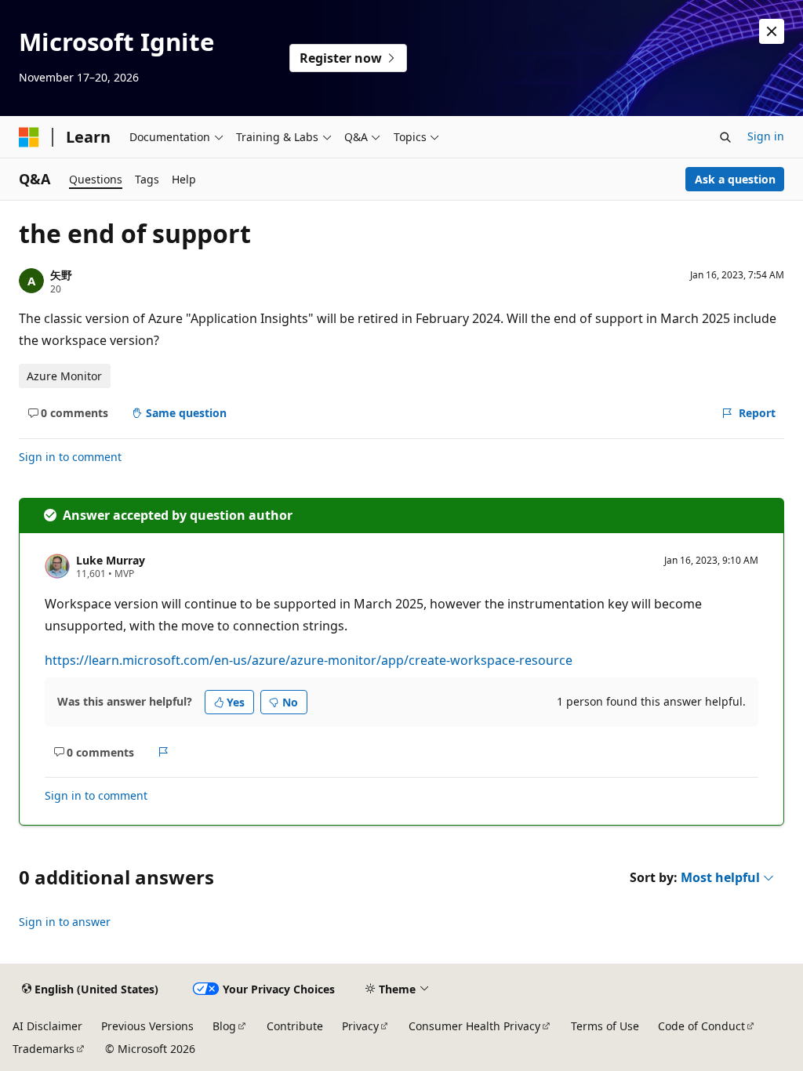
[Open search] (725, 137)
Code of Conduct (701, 1025)
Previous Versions (147, 1025)
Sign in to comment (70, 456)
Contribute (295, 1025)
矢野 (61, 274)
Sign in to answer (65, 921)
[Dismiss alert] (771, 31)
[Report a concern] (163, 751)
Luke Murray (110, 560)
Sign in (765, 136)
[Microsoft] (29, 137)
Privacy (360, 1025)
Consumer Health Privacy (474, 1025)
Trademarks (43, 1048)
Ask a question (735, 179)
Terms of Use (605, 1025)
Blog (224, 1025)
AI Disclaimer (47, 1025)
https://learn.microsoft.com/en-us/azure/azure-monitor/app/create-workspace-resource (308, 660)
